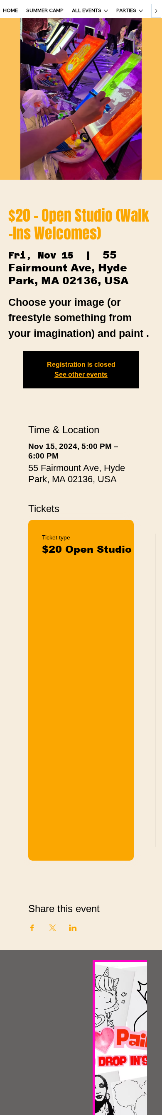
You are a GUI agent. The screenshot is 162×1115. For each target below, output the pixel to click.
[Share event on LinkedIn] (73, 928)
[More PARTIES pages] (141, 11)
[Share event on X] (52, 928)
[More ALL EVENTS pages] (106, 11)
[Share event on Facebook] (32, 928)
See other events (81, 374)
